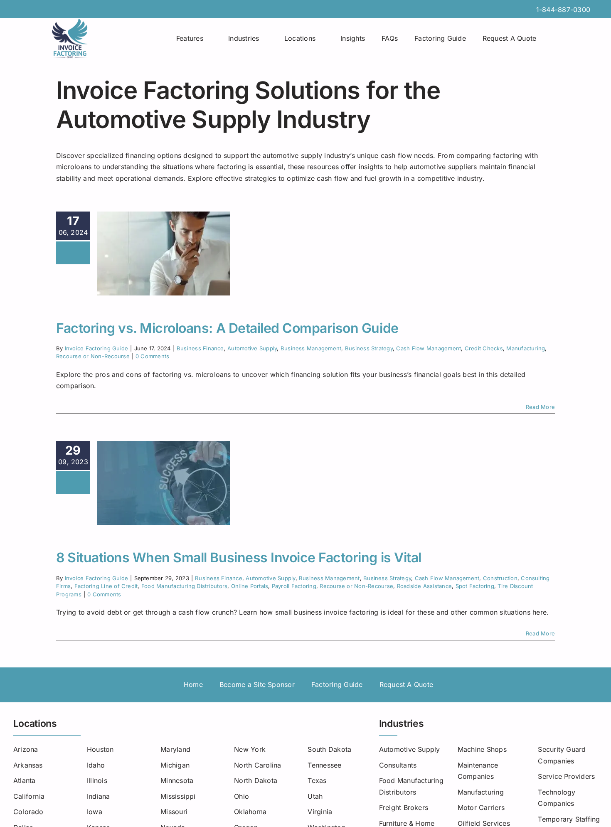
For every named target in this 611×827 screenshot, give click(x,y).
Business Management (311, 348)
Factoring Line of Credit (106, 586)
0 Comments (152, 356)
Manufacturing (525, 348)
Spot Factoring (475, 586)
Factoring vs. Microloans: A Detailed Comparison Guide (227, 328)
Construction (500, 578)
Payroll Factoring (294, 586)
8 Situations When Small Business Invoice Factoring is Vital (238, 557)
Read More (540, 407)
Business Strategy (369, 348)
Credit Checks (484, 348)
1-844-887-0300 (563, 9)
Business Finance (200, 348)
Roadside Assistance (424, 586)
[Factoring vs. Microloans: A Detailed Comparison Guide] (163, 253)
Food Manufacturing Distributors (184, 586)
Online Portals (249, 586)
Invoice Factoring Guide (96, 348)
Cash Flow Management (428, 348)
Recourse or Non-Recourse (93, 356)
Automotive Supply (252, 348)
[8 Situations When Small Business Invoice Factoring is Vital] (163, 483)
